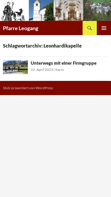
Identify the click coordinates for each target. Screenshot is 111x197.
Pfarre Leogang (20, 28)
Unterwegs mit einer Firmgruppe (63, 63)
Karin (59, 69)
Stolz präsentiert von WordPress (28, 88)
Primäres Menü (104, 28)
